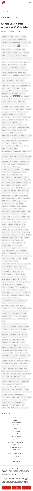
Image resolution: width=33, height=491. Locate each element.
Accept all (26, 488)
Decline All (6, 488)
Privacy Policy (28, 5)
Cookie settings (16, 487)
